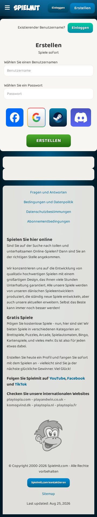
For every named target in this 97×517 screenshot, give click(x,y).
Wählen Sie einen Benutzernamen (31, 62)
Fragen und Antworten (48, 192)
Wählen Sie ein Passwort (23, 85)
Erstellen (82, 8)
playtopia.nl (44, 405)
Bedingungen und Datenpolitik (48, 202)
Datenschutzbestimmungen (48, 212)
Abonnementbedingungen (48, 221)
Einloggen (58, 7)
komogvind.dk (19, 405)
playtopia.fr (67, 405)
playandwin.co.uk (48, 400)
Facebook (76, 378)
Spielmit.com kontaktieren (48, 482)
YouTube (57, 378)
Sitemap (48, 494)
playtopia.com (19, 400)
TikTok (21, 384)
